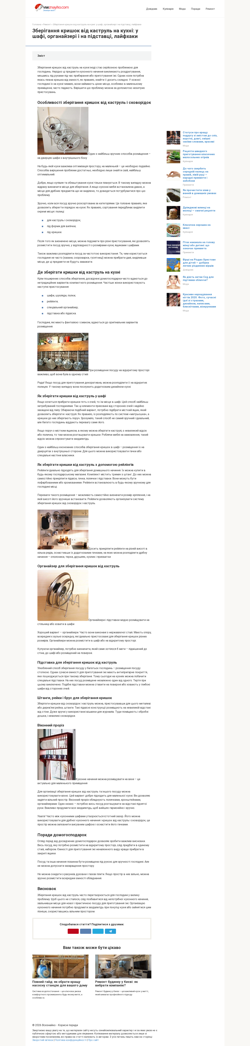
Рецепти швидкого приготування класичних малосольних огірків (199, 154)
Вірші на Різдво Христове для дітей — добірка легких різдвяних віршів (199, 262)
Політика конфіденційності (70, 1040)
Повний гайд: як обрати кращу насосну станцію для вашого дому (59, 983)
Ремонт (210, 8)
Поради (195, 8)
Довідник (151, 8)
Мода (182, 8)
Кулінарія (168, 8)
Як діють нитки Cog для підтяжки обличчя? (198, 278)
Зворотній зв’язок (42, 1040)
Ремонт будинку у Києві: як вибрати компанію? (116, 983)
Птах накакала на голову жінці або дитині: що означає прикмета (199, 245)
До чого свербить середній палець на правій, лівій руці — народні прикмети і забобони (195, 174)
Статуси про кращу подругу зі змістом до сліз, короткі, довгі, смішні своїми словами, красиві (200, 137)
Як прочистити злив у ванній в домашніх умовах (199, 192)
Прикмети (188, 184)
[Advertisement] (192, 74)
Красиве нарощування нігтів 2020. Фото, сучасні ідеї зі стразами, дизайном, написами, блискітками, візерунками (199, 300)
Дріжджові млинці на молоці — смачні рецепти (199, 209)
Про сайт (93, 1040)
